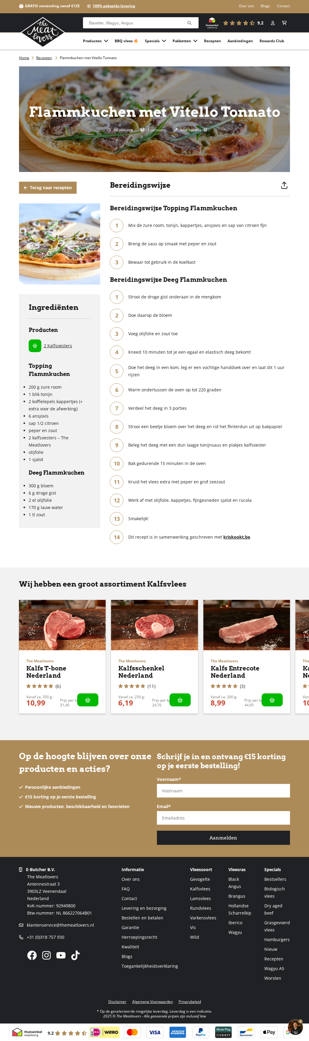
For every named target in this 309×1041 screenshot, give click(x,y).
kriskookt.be (236, 537)
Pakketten (182, 40)
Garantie (130, 927)
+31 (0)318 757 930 (45, 937)
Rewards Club (272, 40)
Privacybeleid (190, 1001)
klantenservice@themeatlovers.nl (60, 925)
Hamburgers (277, 939)
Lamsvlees (200, 898)
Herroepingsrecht (139, 937)
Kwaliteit (130, 947)
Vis (193, 927)
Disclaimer (117, 1001)
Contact (283, 5)
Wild (194, 937)
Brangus (236, 896)
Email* (164, 806)
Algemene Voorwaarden (152, 1001)
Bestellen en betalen (142, 918)
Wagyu (235, 932)
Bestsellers (275, 879)
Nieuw (270, 949)
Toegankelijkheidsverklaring (150, 966)
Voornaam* (169, 779)
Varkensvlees (203, 918)
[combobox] (140, 23)
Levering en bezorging (144, 908)
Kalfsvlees (200, 889)
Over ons (246, 5)
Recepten (212, 40)
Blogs (265, 5)
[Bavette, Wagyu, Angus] (189, 23)
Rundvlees (200, 908)
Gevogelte (200, 879)
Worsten (272, 978)
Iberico (235, 922)
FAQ (126, 889)
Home (24, 57)
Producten (92, 40)
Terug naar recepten (50, 187)
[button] (284, 23)
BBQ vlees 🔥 (126, 40)
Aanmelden (223, 838)
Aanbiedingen (240, 40)
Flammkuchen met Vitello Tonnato (88, 57)
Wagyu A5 (274, 968)
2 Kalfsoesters (58, 346)
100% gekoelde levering (114, 5)
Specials (152, 40)
